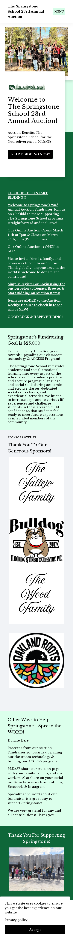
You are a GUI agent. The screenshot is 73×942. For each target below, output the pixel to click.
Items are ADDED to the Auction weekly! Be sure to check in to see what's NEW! (35, 305)
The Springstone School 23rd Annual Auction (26, 11)
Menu (59, 11)
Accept (35, 930)
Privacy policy (16, 920)
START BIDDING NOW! (30, 154)
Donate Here (18, 740)
